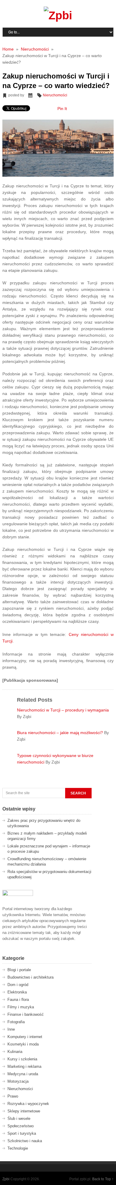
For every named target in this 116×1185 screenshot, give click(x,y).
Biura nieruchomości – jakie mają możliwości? (60, 732)
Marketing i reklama (24, 1066)
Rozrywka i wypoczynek (28, 1103)
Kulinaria (14, 1051)
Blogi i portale (19, 970)
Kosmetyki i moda (23, 1044)
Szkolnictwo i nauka (24, 1141)
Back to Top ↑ (103, 1179)
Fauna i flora (18, 999)
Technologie (17, 1148)
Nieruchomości (55, 95)
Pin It (62, 108)
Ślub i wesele (18, 1118)
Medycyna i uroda (22, 1074)
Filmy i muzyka (20, 1007)
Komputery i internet (24, 1036)
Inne (11, 1029)
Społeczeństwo (20, 1126)
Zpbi (6, 1179)
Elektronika (17, 992)
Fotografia (16, 1022)
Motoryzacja (18, 1081)
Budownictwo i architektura (30, 977)
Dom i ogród (17, 984)
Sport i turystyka (21, 1133)
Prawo (12, 1096)
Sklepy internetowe (23, 1111)
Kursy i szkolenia (22, 1059)
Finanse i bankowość (25, 1014)
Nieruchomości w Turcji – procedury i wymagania (63, 710)
